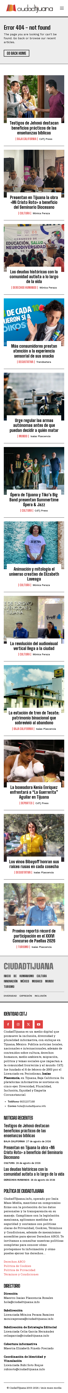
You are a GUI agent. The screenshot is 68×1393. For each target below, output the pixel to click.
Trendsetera (43, 362)
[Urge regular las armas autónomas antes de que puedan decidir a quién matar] (34, 397)
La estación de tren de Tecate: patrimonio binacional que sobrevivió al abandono (34, 717)
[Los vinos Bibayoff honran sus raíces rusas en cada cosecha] (34, 838)
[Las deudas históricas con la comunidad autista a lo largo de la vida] (34, 248)
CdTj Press (45, 139)
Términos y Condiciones (21, 1274)
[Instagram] (18, 1024)
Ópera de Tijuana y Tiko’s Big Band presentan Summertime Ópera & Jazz (34, 499)
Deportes (26, 803)
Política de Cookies (17, 1266)
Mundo (23, 436)
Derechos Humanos (24, 287)
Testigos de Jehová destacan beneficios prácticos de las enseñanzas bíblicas (34, 127)
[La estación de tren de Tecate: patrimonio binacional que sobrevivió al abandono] (34, 689)
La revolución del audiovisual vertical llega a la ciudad (34, 646)
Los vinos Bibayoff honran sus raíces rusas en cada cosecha (34, 864)
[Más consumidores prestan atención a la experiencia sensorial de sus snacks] (34, 322)
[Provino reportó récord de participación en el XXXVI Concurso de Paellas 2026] (34, 907)
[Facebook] (8, 1024)
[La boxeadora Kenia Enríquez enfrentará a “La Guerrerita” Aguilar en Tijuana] (34, 763)
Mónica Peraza (41, 213)
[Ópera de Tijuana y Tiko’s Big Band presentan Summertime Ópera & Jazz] (34, 471)
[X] (28, 1024)
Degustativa (26, 361)
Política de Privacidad (19, 1270)
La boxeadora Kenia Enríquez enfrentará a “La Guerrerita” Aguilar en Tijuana (34, 792)
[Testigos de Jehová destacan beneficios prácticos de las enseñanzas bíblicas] (34, 99)
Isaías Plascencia (40, 436)
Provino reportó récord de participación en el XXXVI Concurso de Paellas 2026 (34, 935)
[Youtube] (39, 1024)
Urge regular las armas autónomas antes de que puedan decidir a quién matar (34, 425)
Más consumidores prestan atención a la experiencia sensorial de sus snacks (34, 351)
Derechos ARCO (14, 1261)
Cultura (25, 213)
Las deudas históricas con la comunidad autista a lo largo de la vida (34, 276)
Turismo (23, 946)
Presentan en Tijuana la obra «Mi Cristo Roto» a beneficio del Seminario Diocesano (34, 202)
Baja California (26, 138)
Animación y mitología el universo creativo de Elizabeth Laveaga (34, 574)
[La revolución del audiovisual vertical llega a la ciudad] (34, 620)
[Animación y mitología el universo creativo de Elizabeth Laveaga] (34, 545)
